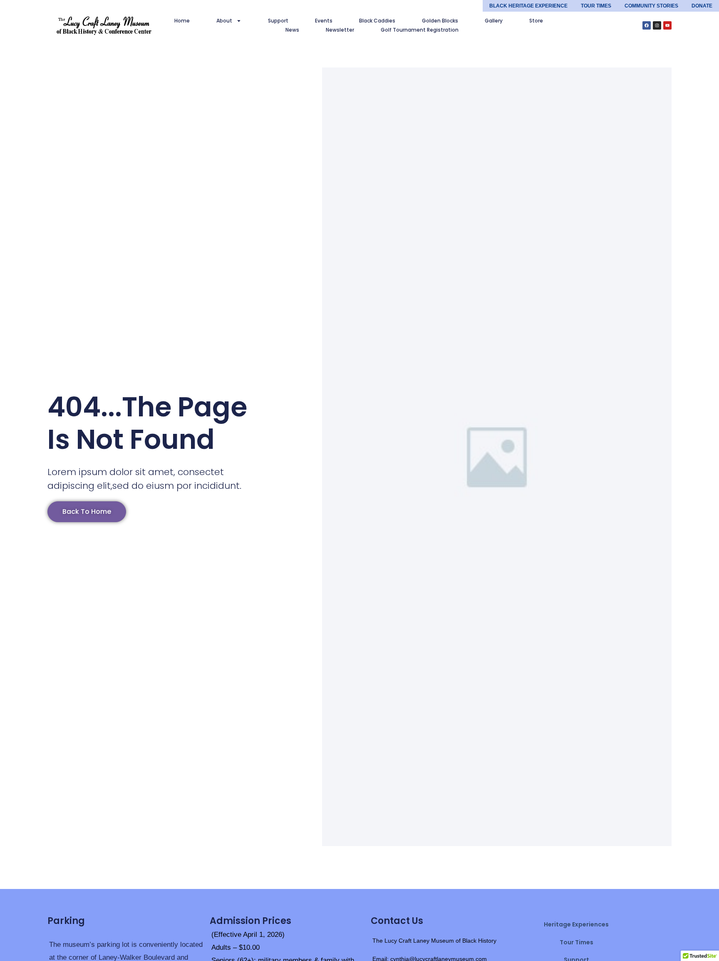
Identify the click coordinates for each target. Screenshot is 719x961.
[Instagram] (657, 25)
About (224, 20)
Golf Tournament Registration (420, 29)
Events (323, 20)
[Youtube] (667, 25)
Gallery (494, 20)
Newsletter (340, 29)
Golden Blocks (440, 20)
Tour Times (576, 942)
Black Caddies (377, 20)
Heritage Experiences (576, 924)
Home (182, 20)
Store (536, 20)
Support (278, 20)
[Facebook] (646, 25)
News (292, 29)
